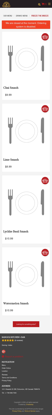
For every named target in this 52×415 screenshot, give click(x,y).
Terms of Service (30, 411)
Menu (4, 365)
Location (5, 371)
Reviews (4, 374)
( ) (45, 3)
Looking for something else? (26, 324)
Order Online (6, 368)
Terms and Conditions (9, 377)
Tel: (9, 393)
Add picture (45, 37)
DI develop (29, 404)
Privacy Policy (6, 380)
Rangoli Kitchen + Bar (13, 337)
